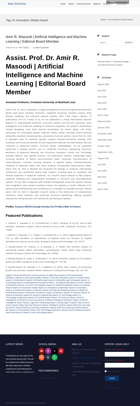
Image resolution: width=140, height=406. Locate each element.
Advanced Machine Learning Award (29, 275)
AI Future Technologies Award (38, 285)
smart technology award (41, 312)
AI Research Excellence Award (38, 292)
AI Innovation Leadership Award (60, 287)
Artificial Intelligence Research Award (62, 300)
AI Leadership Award (22, 290)
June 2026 (102, 96)
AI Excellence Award (15, 285)
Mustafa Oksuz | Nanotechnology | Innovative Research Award (114, 63)
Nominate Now (83, 3)
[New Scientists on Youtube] (41, 351)
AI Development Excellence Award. (39, 282)
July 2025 (102, 164)
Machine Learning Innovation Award (39, 307)
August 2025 (103, 158)
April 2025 (102, 183)
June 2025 (102, 170)
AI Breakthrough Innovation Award (71, 280)
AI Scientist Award (79, 292)
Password (114, 360)
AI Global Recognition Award (66, 285)
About (71, 3)
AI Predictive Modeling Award (62, 290)
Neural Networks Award (79, 310)
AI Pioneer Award (40, 290)
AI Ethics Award (84, 282)
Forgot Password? (113, 388)
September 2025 (105, 152)
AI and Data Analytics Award (36, 277)
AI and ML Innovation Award (62, 277)
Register (97, 3)
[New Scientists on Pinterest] (61, 351)
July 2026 (102, 90)
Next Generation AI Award (18, 312)
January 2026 (104, 127)
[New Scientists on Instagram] (48, 351)
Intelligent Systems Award (61, 305)
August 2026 (103, 84)
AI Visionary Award (66, 297)
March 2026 (103, 115)
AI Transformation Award (45, 297)
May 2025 (102, 177)
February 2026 (104, 121)
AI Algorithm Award (56, 275)
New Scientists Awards (49, 378)
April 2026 (102, 109)
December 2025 (105, 133)
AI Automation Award (22, 280)
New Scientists (17, 3)
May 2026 (102, 102)
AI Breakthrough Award (43, 280)
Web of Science (73, 207)
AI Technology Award (68, 295)
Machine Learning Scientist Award (72, 307)
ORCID (28, 207)
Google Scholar (41, 207)
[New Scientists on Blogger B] (41, 357)
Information (122, 3)
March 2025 (103, 189)
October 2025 (104, 146)
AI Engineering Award (66, 282)
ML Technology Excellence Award (52, 310)
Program (107, 3)
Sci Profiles (57, 207)
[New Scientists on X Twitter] (54, 351)
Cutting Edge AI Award (66, 302)
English (113, 2)
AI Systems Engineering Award (44, 295)
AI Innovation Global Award (31, 287)
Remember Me (114, 371)
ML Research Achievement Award (21, 310)
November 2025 (105, 139)
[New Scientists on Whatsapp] (54, 357)
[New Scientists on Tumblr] (48, 357)
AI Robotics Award (61, 292)
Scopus (19, 207)
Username (114, 349)
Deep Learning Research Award (33, 305)
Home (63, 3)
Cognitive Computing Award (42, 302)
